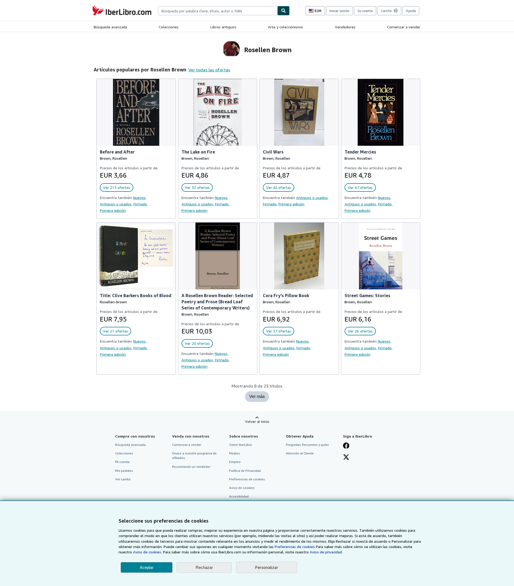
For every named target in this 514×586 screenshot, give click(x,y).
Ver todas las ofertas (209, 69)
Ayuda (411, 11)
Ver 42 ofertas (278, 187)
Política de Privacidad (245, 471)
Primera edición (113, 210)
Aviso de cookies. (147, 552)
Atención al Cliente (300, 453)
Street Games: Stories (367, 295)
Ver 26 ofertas (360, 331)
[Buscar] (283, 10)
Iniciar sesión (339, 11)
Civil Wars (273, 152)
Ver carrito (123, 479)
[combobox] (217, 10)
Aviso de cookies (242, 488)
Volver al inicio (257, 421)
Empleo (235, 462)
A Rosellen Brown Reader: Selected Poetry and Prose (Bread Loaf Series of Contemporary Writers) (217, 302)
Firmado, (140, 204)
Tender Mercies (360, 152)
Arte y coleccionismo (285, 27)
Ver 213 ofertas (116, 187)
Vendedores (345, 27)
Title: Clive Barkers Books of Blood (135, 295)
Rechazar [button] (204, 567)
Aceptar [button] (146, 567)
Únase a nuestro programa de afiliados (194, 455)
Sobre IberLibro (240, 445)
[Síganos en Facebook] (346, 446)
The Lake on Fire (198, 152)
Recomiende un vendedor (191, 467)
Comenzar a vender (403, 27)
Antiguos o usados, (116, 204)
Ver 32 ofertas (197, 187)
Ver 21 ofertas (115, 331)
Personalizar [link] (266, 567)
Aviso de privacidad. (326, 552)
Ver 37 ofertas (278, 331)
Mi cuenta (122, 462)
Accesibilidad (239, 496)
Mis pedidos (124, 471)
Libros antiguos (223, 27)
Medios (234, 453)
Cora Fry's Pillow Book (286, 295)
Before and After (117, 152)
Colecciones (169, 27)
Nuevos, (139, 197)
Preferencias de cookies (295, 546)
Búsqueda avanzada (110, 27)
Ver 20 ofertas (197, 343)
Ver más (257, 396)
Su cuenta (365, 11)
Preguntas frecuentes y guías (307, 445)
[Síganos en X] (346, 458)
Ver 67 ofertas (360, 187)
